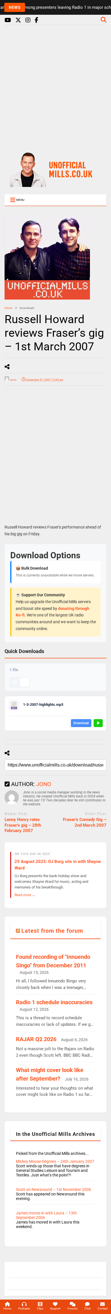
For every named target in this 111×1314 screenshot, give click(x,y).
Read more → (25, 895)
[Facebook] (36, 20)
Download (81, 723)
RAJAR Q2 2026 (36, 1039)
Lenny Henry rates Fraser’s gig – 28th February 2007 (23, 825)
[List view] (24, 682)
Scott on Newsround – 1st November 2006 (53, 1189)
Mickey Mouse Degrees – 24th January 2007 (55, 1161)
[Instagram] (27, 20)
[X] (18, 20)
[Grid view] (14, 682)
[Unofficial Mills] (55, 184)
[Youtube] (8, 20)
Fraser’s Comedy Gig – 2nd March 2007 (84, 822)
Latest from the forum (52, 930)
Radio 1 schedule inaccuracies (54, 1002)
